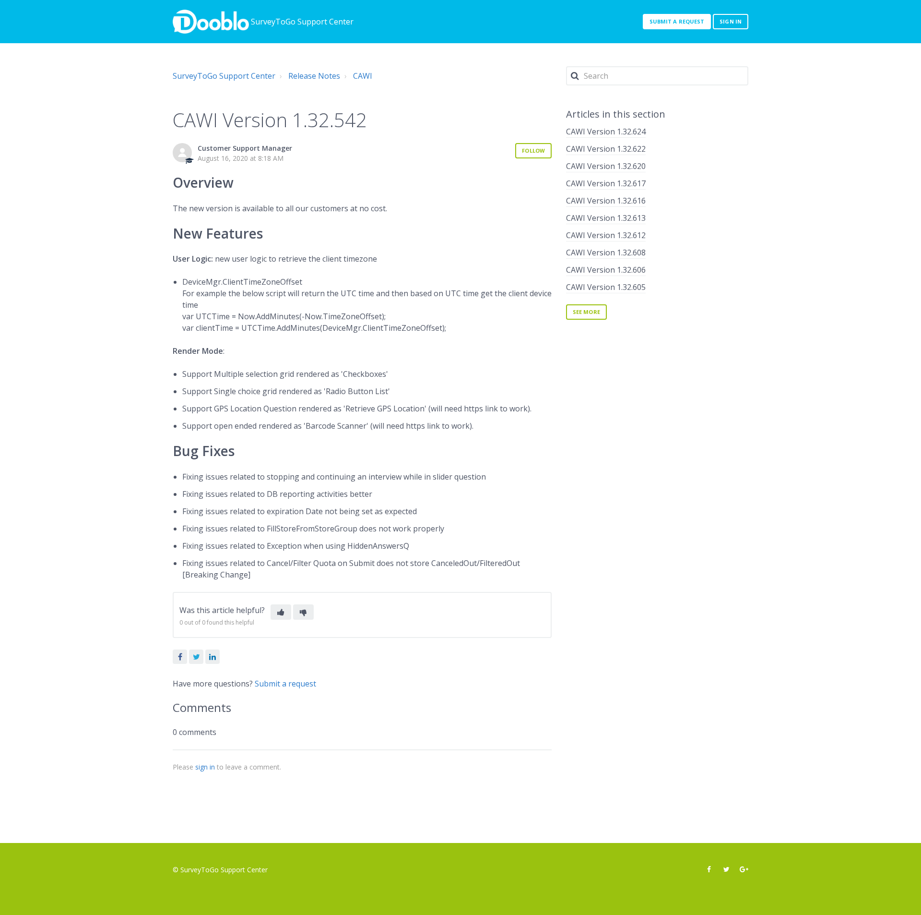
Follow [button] (533, 150)
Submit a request (677, 21)
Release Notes (314, 76)
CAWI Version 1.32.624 (606, 131)
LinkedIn (212, 657)
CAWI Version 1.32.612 (606, 235)
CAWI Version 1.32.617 (606, 183)
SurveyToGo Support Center (224, 76)
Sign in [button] (731, 21)
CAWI (362, 76)
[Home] (211, 22)
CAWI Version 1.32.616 (606, 200)
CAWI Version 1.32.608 (606, 252)
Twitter (196, 657)
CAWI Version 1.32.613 (606, 218)
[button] (281, 612)
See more (586, 311)
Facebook (180, 657)
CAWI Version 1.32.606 (606, 270)
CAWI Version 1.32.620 (606, 166)
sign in (205, 766)
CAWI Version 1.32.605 (606, 287)
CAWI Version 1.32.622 (606, 149)
